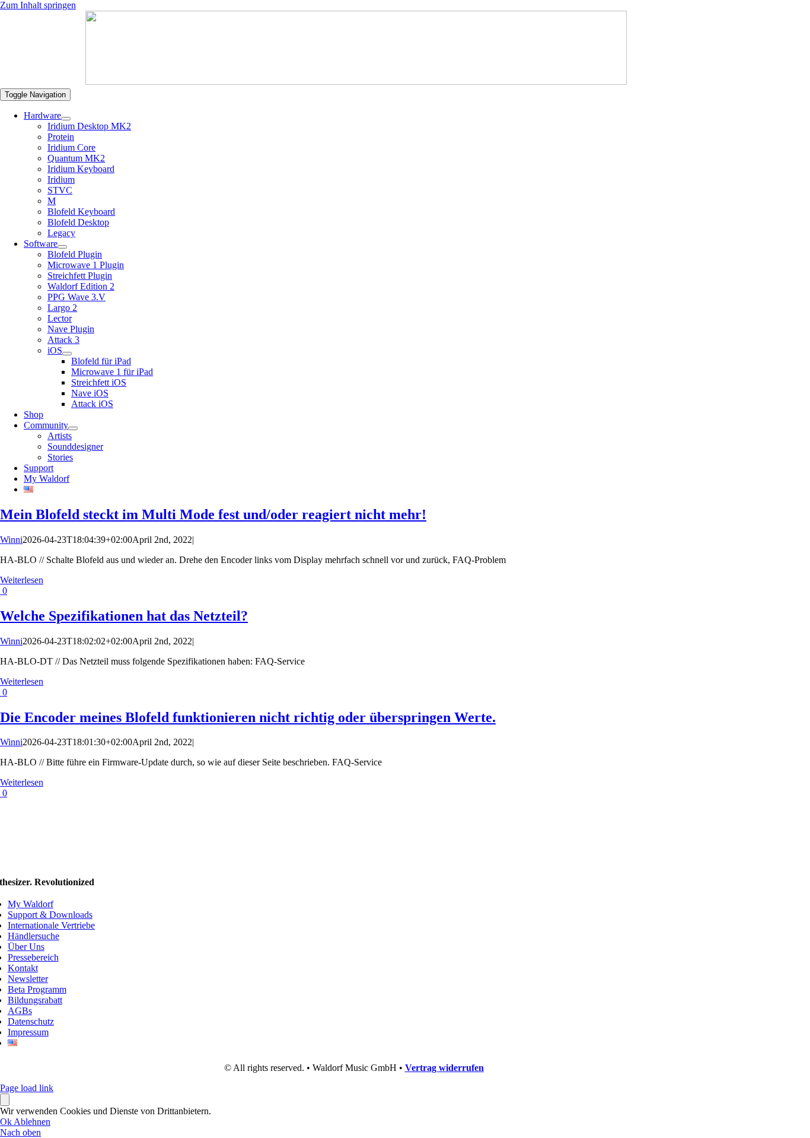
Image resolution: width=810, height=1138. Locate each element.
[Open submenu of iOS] (67, 353)
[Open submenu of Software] (62, 247)
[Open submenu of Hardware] (66, 118)
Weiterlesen (21, 580)
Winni (11, 540)
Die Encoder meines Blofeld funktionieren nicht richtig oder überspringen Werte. (248, 717)
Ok (7, 1122)
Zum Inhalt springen (38, 5)
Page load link (26, 1088)
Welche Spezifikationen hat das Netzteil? (124, 616)
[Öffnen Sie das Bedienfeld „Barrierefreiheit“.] (4, 1100)
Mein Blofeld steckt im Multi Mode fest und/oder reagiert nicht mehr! (213, 514)
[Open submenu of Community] (73, 428)
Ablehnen (32, 1122)
